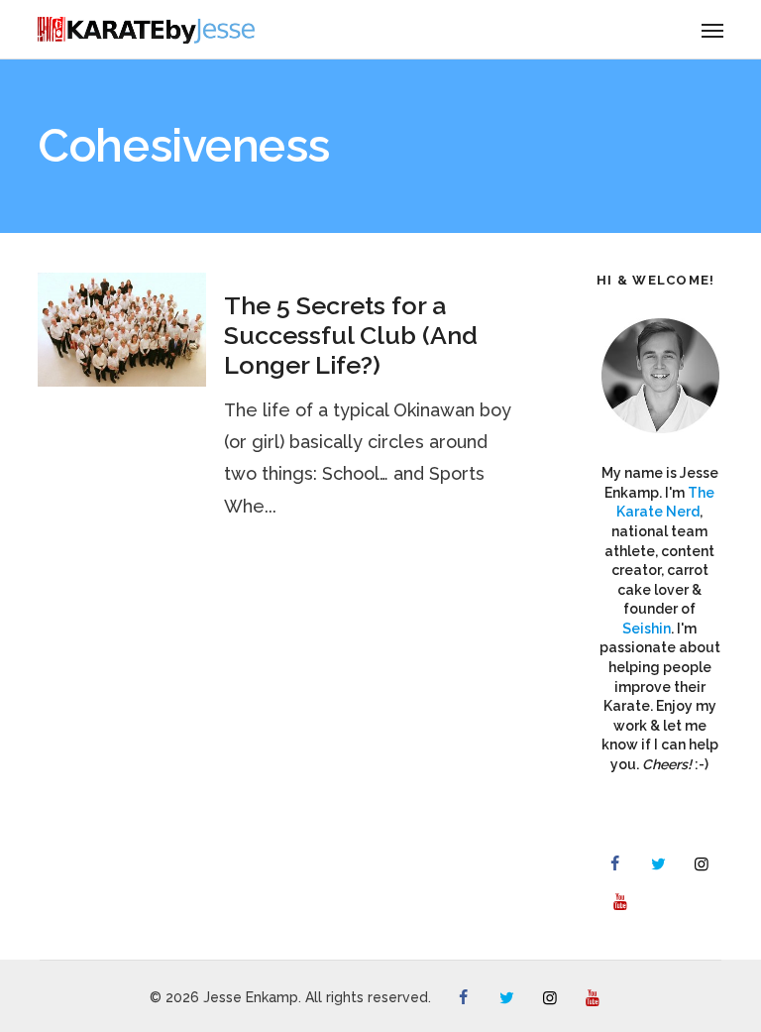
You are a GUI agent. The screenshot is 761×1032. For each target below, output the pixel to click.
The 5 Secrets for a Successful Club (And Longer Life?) (351, 335)
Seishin (646, 628)
